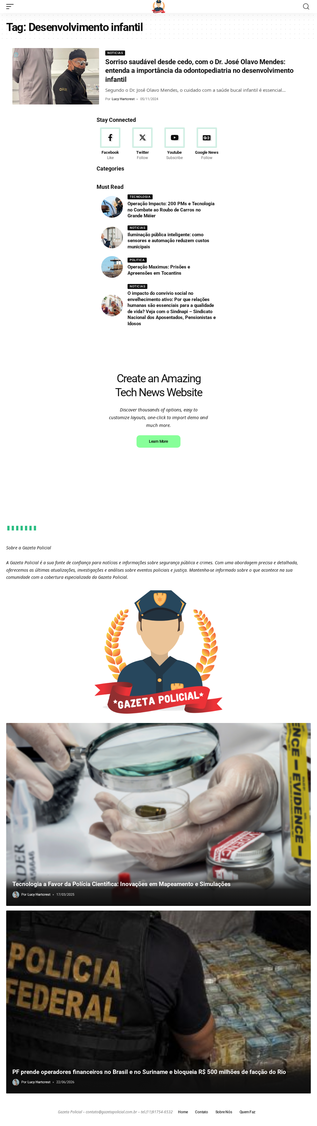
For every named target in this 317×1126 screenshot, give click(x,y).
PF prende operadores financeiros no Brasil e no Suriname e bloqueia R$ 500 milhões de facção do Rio (149, 1071)
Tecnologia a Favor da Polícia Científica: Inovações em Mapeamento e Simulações (121, 884)
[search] (306, 6)
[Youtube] (175, 144)
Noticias (115, 53)
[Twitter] (142, 144)
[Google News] (206, 144)
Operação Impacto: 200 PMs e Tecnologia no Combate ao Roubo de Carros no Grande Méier (171, 210)
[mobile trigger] (11, 6)
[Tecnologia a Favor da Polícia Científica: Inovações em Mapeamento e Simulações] (158, 814)
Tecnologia (140, 196)
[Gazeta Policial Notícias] (158, 6)
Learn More (158, 441)
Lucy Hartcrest (123, 99)
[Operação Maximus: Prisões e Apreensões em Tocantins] (112, 267)
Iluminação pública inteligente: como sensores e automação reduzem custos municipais (168, 241)
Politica (137, 260)
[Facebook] (110, 144)
